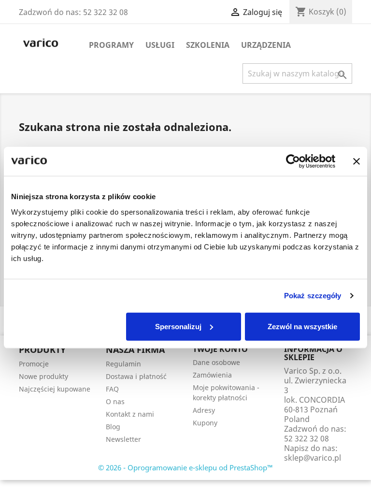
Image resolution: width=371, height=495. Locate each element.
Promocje (34, 363)
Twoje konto (220, 349)
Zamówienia (212, 374)
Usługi (159, 45)
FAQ (112, 388)
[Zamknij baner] (356, 161)
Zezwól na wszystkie (302, 326)
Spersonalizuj (178, 326)
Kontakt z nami (130, 414)
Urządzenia (266, 45)
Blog (113, 426)
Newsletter (123, 439)
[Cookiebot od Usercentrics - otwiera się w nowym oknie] (293, 161)
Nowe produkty (43, 376)
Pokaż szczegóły (313, 295)
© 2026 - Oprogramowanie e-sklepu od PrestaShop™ (185, 467)
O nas (115, 401)
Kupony (205, 422)
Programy (111, 45)
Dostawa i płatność (136, 376)
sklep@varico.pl (312, 457)
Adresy (204, 410)
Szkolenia (207, 45)
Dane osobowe (216, 362)
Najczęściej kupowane (54, 388)
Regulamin (123, 363)
